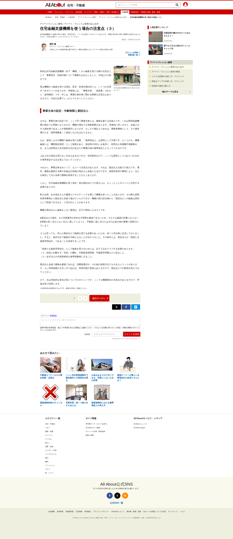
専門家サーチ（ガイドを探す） (97, 424)
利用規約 (87, 511)
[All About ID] (185, 5)
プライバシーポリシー (101, 511)
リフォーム (69, 12)
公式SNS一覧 (116, 503)
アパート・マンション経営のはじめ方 (113, 17)
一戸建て (49, 12)
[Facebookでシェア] (126, 307)
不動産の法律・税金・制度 (150, 12)
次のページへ (98, 298)
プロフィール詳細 (131, 52)
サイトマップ (173, 511)
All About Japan (139, 428)
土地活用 (125, 12)
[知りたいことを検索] (177, 5)
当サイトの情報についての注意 (154, 511)
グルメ (47, 469)
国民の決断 (90, 435)
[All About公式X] (117, 496)
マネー (47, 428)
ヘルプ (182, 511)
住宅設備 (78, 12)
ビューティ (49, 435)
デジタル (48, 439)
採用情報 (60, 511)
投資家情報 (70, 511)
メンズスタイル (50, 454)
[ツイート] (116, 307)
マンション (59, 12)
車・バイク (49, 473)
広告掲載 (79, 511)
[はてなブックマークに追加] (135, 307)
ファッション (50, 465)
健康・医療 (49, 431)
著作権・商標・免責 (133, 511)
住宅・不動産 (76, 5)
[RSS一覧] (125, 496)
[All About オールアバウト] (55, 5)
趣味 (46, 462)
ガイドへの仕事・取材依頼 (95, 431)
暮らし (47, 443)
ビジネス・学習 (50, 450)
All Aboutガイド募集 (93, 428)
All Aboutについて (117, 511)
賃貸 (95, 12)
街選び (102, 12)
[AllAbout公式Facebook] (110, 496)
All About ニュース (140, 424)
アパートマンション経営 (87, 17)
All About (48, 17)
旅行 (46, 458)
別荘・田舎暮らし (113, 12)
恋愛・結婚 (49, 446)
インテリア (88, 12)
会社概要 (51, 511)
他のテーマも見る (170, 91)
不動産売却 (134, 12)
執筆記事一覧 (133, 55)
